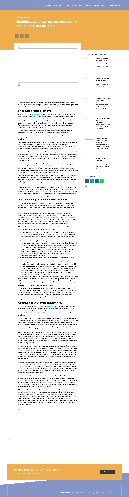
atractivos (50, 306)
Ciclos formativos (77, 5)
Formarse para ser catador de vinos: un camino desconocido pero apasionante (103, 61)
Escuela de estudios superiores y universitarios (103, 120)
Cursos (66, 5)
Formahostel (35, 114)
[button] (17, 36)
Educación (48, 5)
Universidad (57, 5)
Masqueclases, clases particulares (103, 99)
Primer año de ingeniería (100, 159)
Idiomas (88, 5)
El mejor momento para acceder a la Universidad (102, 140)
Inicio (39, 5)
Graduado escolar (99, 5)
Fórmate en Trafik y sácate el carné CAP (103, 79)
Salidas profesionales (114, 5)
